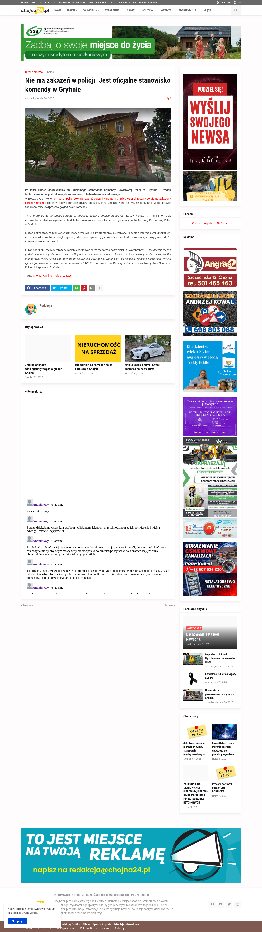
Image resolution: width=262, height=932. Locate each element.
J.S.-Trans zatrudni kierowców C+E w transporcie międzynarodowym (194, 748)
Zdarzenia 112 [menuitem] (187, 10)
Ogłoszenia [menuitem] (90, 10)
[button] (226, 10)
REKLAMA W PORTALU (43, 2)
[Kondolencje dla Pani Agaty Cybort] (193, 678)
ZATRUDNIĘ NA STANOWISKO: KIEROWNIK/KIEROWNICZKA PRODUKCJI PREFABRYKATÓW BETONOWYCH (195, 793)
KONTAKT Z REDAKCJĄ (101, 2)
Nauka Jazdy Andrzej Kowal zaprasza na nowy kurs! (142, 367)
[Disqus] (98, 447)
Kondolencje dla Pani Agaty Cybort (220, 676)
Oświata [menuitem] (166, 10)
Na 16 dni (222, 223)
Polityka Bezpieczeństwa (95, 928)
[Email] (92, 288)
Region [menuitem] (71, 10)
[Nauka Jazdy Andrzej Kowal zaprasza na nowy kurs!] (148, 348)
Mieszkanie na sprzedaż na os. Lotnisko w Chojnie (94, 367)
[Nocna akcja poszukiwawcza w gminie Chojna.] (193, 695)
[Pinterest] (84, 288)
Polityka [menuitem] (148, 10)
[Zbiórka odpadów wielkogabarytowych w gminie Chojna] (48, 348)
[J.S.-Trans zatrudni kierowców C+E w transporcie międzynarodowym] (195, 732)
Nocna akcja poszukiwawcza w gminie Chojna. (219, 694)
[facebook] (218, 2)
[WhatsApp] (76, 288)
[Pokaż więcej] (99, 288)
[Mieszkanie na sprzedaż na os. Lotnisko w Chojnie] (98, 348)
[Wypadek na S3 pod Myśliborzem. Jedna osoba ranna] (193, 659)
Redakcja (119, 928)
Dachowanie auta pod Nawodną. (202, 636)
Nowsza (28, 605)
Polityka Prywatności (62, 928)
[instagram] (235, 2)
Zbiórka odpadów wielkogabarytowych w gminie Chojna (43, 369)
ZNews (67, 275)
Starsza (168, 605)
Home (24, 2)
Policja (58, 275)
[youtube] (223, 2)
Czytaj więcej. (30, 912)
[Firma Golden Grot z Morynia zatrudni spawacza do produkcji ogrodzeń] (224, 732)
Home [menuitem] (57, 10)
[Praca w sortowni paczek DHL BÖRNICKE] (224, 773)
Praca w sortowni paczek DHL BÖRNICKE (222, 787)
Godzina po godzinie (204, 223)
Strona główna (34, 72)
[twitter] (229, 2)
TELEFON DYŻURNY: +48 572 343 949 (137, 2)
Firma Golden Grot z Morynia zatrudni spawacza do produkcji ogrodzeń (223, 748)
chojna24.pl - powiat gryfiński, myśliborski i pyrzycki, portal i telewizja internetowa (91, 924)
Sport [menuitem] (131, 10)
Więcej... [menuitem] (209, 10)
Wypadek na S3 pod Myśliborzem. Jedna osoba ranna (220, 658)
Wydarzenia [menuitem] (112, 10)
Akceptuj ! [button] (17, 921)
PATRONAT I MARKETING (72, 2)
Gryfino (47, 275)
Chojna (49, 72)
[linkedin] (240, 2)
